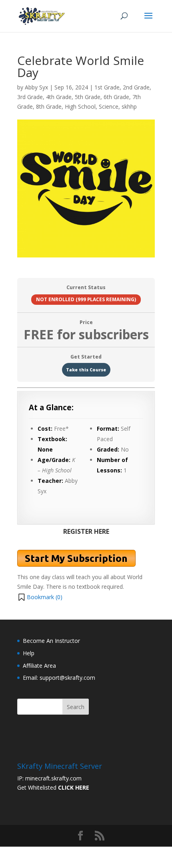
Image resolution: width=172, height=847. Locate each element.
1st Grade (107, 87)
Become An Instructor (51, 640)
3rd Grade (30, 97)
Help (28, 653)
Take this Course (86, 370)
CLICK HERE (73, 787)
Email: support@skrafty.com (59, 677)
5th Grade (87, 97)
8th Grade (49, 106)
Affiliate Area (39, 665)
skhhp (129, 106)
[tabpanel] (86, 495)
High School (80, 106)
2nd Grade (136, 87)
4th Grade (59, 97)
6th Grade (116, 97)
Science (108, 106)
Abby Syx (36, 87)
